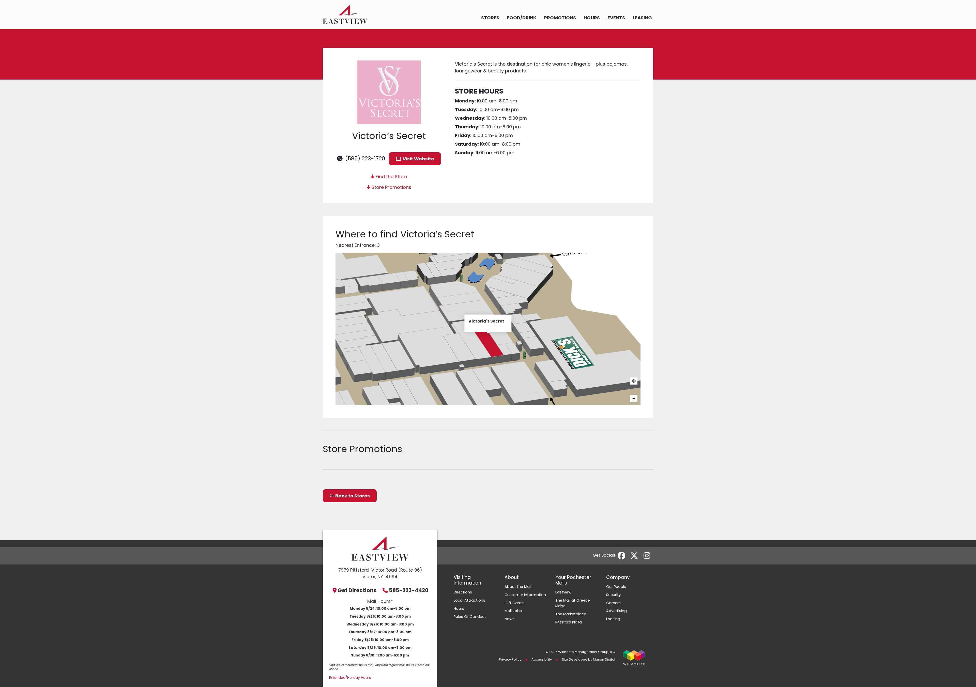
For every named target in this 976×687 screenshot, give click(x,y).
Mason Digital (604, 659)
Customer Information (525, 594)
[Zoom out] (633, 398)
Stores (490, 17)
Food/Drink (521, 17)
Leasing (642, 17)
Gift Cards (514, 602)
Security (613, 594)
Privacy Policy (510, 659)
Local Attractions (469, 600)
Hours (592, 17)
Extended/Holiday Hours (350, 677)
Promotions (560, 17)
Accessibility (541, 659)
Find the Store (390, 176)
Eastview (563, 592)
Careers (613, 602)
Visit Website (418, 159)
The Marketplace (570, 614)
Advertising (616, 610)
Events (616, 17)
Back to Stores (352, 496)
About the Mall (518, 586)
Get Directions (357, 590)
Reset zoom (633, 381)
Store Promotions (390, 187)
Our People (616, 586)
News (509, 618)
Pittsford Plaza (568, 622)
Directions (463, 592)
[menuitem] (490, 18)
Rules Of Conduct (470, 616)
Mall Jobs (513, 610)
